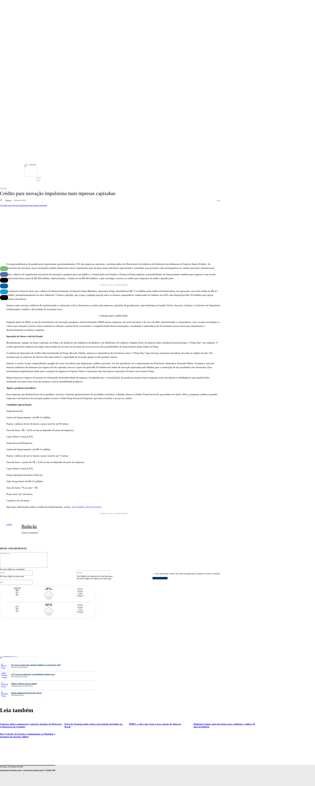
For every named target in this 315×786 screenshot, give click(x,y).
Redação (8, 200)
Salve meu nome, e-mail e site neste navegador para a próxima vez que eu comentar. (187, 574)
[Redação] (2, 200)
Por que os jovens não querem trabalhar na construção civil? (36, 665)
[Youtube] (39, 159)
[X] (39, 174)
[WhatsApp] (4, 268)
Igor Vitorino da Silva (19, 676)
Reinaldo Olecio (17, 695)
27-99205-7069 (50, 770)
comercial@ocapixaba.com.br (33, 770)
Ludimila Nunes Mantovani (22, 686)
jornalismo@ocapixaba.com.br (11, 770)
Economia (3, 188)
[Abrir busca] (39, 179)
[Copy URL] (4, 297)
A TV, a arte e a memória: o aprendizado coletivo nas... (33, 674)
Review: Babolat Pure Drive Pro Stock (26, 693)
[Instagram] (39, 155)
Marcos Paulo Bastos (19, 667)
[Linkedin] (4, 286)
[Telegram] (4, 291)
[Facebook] (39, 164)
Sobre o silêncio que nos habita (24, 684)
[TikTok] (39, 169)
